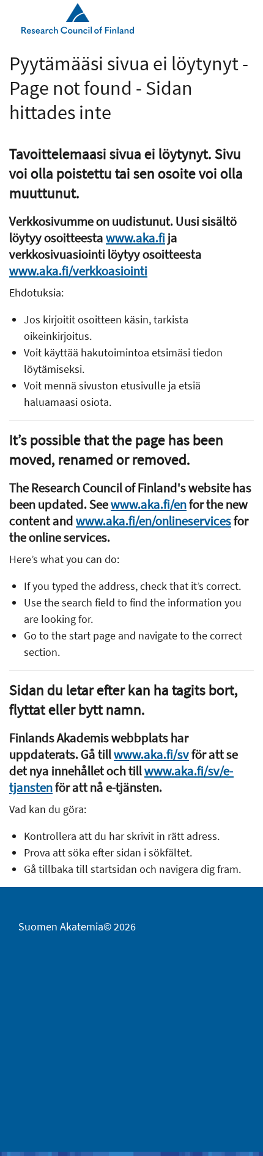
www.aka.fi (135, 237)
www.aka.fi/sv (151, 754)
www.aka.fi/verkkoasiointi (78, 270)
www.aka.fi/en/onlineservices (153, 520)
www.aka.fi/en (149, 504)
